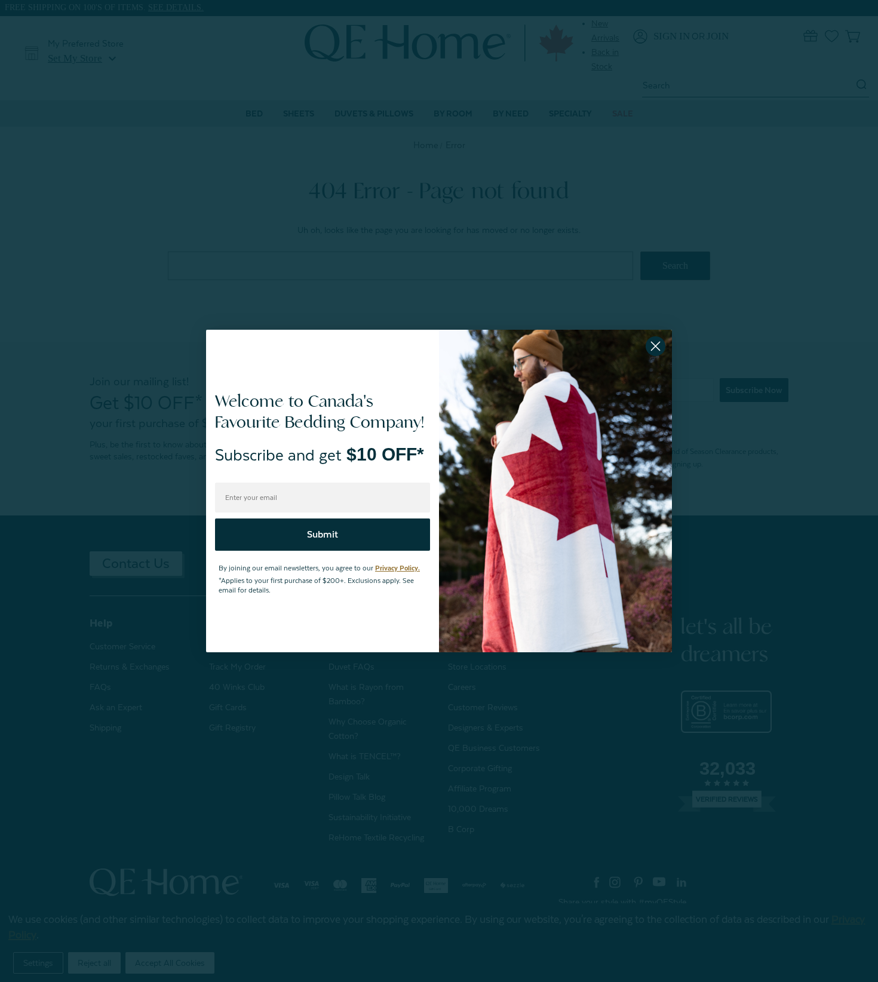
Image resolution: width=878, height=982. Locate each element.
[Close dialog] (655, 346)
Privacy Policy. (397, 568)
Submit (322, 534)
